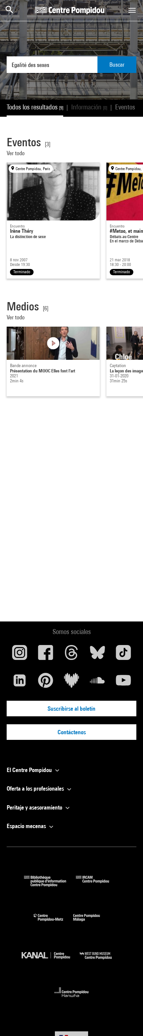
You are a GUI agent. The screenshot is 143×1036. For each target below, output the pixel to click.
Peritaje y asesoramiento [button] (35, 807)
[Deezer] (71, 683)
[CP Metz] (53, 922)
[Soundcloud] (97, 683)
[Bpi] (50, 884)
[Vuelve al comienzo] (127, 1020)
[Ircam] (97, 884)
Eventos (128, 107)
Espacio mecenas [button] (27, 825)
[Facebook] (46, 655)
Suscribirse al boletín (71, 708)
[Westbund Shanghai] (101, 960)
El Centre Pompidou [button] (30, 769)
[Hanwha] (72, 999)
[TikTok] (123, 655)
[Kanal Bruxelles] (51, 960)
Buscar (116, 64)
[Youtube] (123, 683)
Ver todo (16, 153)
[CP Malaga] (91, 922)
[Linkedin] (20, 683)
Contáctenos (72, 732)
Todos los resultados (35, 107)
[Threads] (71, 655)
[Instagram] (20, 655)
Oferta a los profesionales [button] (36, 788)
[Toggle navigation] (132, 10)
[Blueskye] (97, 655)
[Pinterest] (46, 683)
